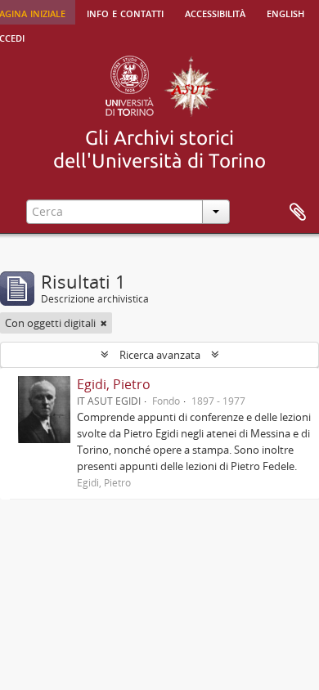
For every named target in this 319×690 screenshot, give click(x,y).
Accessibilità (215, 12)
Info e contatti (125, 12)
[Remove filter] (104, 323)
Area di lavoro (297, 212)
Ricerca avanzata (160, 354)
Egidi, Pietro (114, 384)
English (285, 12)
